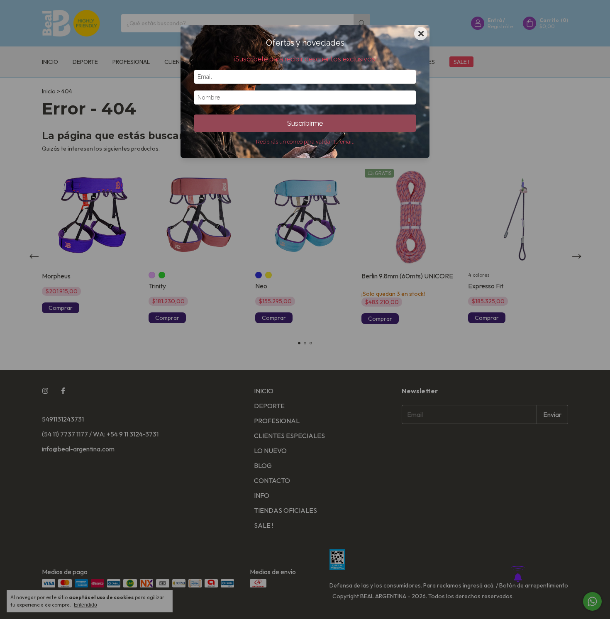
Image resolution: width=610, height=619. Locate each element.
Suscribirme (305, 123)
